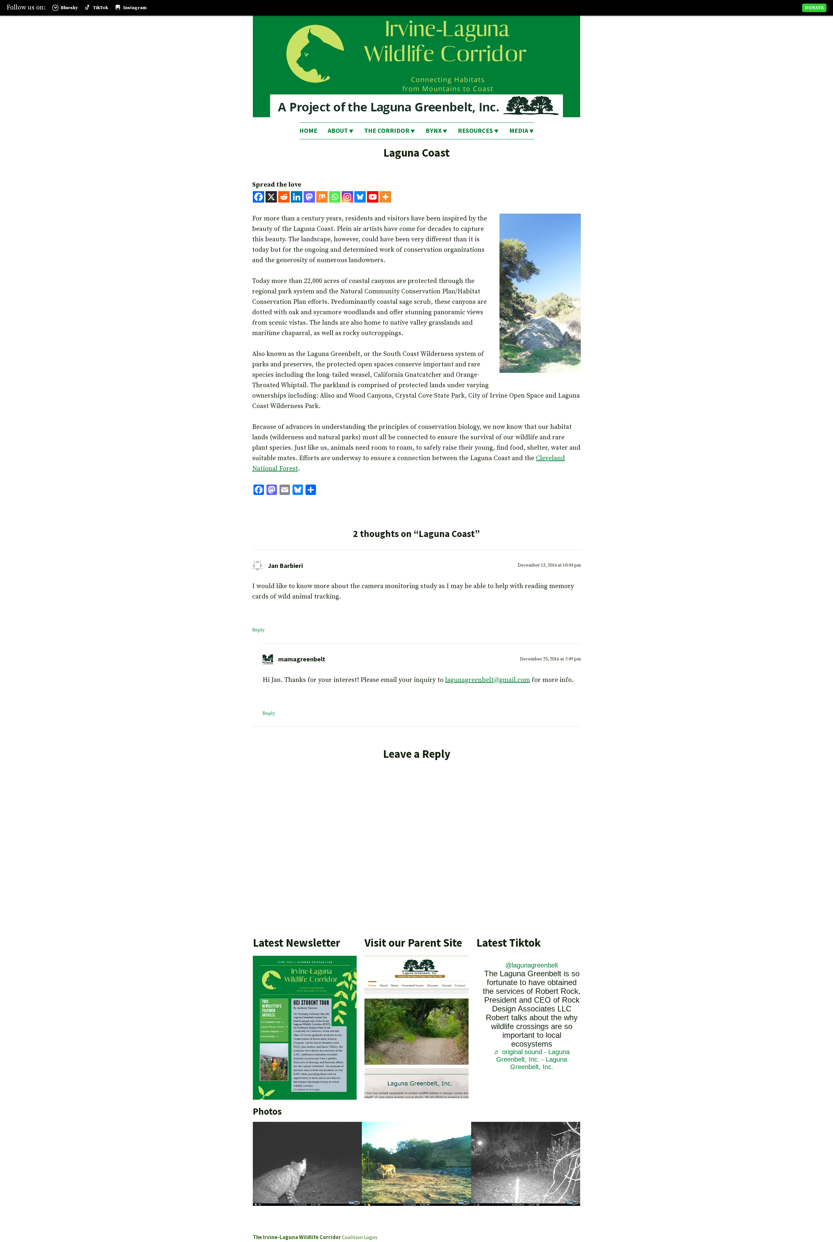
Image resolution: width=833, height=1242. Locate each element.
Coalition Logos (359, 1237)
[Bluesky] (360, 197)
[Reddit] (284, 197)
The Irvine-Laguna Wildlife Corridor (297, 1237)
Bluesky (69, 8)
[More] (385, 197)
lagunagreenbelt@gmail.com (487, 680)
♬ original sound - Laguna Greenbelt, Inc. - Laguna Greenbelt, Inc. (532, 1059)
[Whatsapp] (334, 197)
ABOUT (338, 130)
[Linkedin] (296, 197)
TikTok (100, 8)
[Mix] (322, 197)
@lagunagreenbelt (531, 965)
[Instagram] (347, 197)
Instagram (134, 8)
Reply (258, 630)
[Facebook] (258, 197)
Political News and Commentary (300, 1217)
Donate (814, 8)
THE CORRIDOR (386, 130)
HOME (308, 130)
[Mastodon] (309, 197)
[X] (271, 197)
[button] (307, 1164)
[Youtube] (372, 197)
